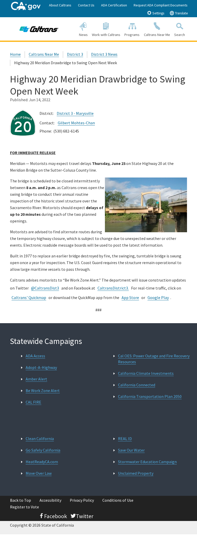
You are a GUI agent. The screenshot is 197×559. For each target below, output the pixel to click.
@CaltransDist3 (45, 288)
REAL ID (125, 438)
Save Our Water (131, 450)
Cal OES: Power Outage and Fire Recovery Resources (154, 358)
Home (15, 54)
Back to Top (20, 500)
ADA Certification (114, 5)
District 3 (75, 54)
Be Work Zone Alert (43, 390)
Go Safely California (43, 450)
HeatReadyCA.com (42, 461)
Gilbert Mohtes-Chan (76, 122)
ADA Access (35, 355)
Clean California (40, 438)
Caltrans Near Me (157, 34)
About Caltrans (60, 5)
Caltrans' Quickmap (29, 297)
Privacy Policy (82, 500)
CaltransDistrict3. (113, 288)
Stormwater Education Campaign (147, 461)
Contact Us (86, 5)
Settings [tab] (158, 13)
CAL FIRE (33, 402)
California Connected (136, 384)
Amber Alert (36, 378)
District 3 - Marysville (75, 113)
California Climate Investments (146, 373)
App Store (130, 297)
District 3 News (104, 54)
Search (179, 34)
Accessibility (50, 500)
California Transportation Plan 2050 (150, 396)
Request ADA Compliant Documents (161, 5)
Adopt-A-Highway (41, 367)
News (83, 34)
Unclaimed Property (135, 473)
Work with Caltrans (106, 34)
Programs (132, 34)
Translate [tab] (181, 13)
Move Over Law (39, 473)
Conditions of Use (117, 500)
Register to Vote (24, 506)
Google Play (158, 297)
